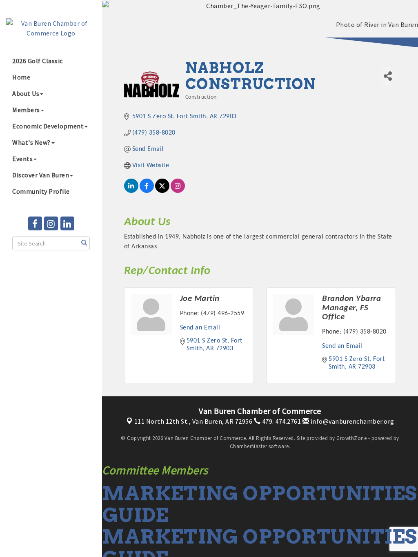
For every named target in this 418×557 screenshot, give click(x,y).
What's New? (31, 142)
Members (26, 110)
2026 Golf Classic (37, 61)
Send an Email (200, 328)
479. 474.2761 (280, 421)
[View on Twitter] (162, 191)
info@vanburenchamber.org (351, 421)
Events (22, 159)
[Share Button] (387, 76)
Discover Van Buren (40, 175)
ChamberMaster (248, 446)
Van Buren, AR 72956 (193, 421)
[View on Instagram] (178, 191)
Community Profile (41, 191)
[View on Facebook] (147, 191)
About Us (25, 93)
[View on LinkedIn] (131, 191)
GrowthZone (351, 438)
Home (21, 77)
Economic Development (48, 126)
